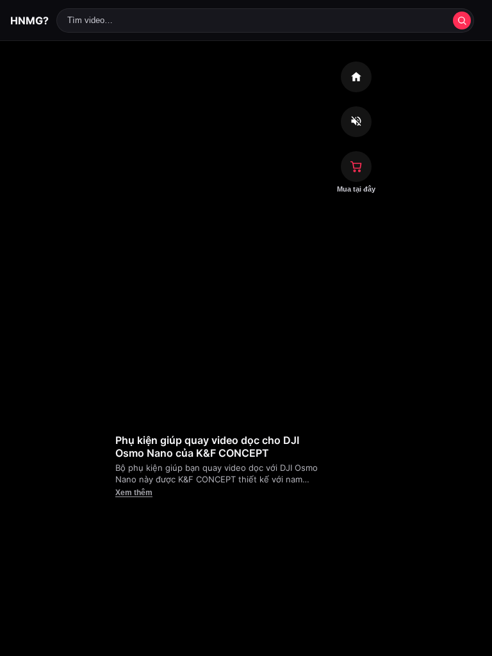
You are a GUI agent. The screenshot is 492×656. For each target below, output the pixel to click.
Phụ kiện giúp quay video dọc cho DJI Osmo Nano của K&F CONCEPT (207, 446)
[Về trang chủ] (356, 77)
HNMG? (29, 20)
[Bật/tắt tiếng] (356, 121)
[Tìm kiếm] (462, 20)
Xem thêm (133, 492)
